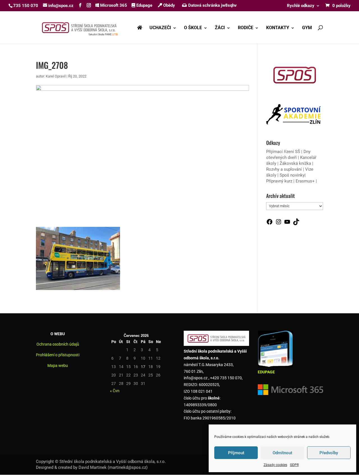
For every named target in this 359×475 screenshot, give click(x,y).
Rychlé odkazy (300, 6)
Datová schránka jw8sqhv (212, 5)
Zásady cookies (275, 465)
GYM (307, 28)
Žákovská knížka (295, 163)
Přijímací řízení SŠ (283, 151)
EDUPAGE (266, 372)
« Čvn (114, 391)
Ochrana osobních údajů (57, 344)
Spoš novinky (292, 175)
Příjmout (236, 452)
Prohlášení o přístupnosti (57, 355)
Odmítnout (282, 452)
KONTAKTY (277, 28)
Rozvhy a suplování (284, 169)
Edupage (143, 5)
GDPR (294, 465)
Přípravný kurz (279, 181)
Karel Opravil (56, 76)
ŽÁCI (220, 28)
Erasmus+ (305, 181)
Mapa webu (57, 365)
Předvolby (328, 452)
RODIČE (245, 28)
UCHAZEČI (160, 28)
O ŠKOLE (193, 28)
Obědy (168, 5)
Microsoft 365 (113, 5)
